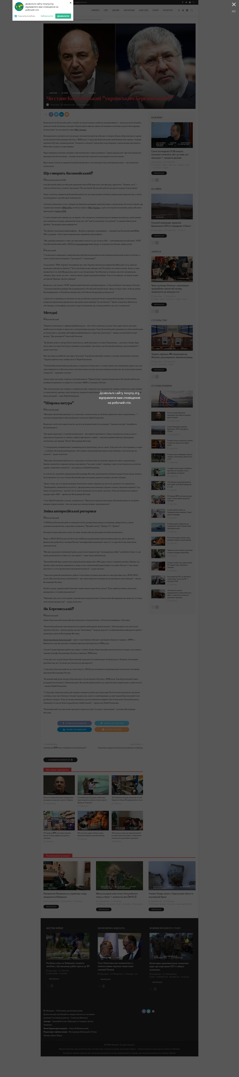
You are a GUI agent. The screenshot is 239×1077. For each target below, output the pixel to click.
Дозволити (63, 16)
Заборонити (47, 16)
